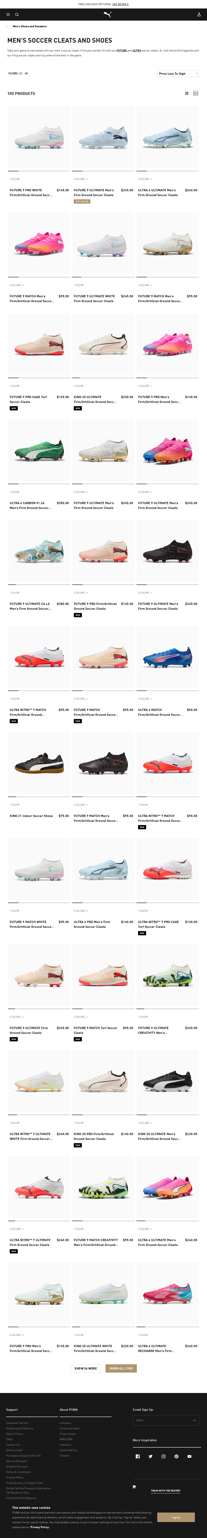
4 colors (15, 285)
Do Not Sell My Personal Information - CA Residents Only (29, 1490)
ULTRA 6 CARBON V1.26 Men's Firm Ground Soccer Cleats (29, 505)
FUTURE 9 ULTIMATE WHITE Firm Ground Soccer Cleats (94, 298)
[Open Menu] (9, 15)
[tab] (13, 377)
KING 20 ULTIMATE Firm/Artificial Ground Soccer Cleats (95, 399)
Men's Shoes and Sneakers (30, 26)
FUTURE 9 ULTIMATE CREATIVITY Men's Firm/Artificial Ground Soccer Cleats (159, 1030)
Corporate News (70, 1428)
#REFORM (66, 1439)
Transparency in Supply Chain (24, 1482)
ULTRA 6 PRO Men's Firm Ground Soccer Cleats (92, 924)
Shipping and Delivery (19, 1428)
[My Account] (199, 14)
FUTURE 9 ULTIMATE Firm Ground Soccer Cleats (29, 1030)
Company (65, 1422)
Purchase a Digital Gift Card (23, 1455)
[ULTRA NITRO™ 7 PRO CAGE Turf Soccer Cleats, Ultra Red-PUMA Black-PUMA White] (168, 869)
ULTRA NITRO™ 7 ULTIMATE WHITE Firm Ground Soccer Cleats (30, 1136)
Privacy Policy (14, 1477)
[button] (9, 15)
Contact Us (13, 1444)
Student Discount (17, 1466)
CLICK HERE (96, 4)
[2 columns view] (187, 93)
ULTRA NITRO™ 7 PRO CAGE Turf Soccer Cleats (158, 924)
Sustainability (68, 1450)
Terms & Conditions (18, 1472)
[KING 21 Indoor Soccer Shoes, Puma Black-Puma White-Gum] (39, 763)
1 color (14, 179)
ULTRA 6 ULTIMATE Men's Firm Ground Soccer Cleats (158, 192)
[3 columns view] (196, 93)
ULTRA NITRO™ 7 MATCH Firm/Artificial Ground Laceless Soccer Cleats (28, 712)
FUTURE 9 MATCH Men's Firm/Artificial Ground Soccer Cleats (31, 298)
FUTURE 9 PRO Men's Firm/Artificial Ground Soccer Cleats (159, 399)
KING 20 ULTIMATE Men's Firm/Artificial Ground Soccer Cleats (159, 1136)
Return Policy (14, 1433)
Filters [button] (13, 73)
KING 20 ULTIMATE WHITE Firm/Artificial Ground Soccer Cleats (95, 1348)
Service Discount (16, 1461)
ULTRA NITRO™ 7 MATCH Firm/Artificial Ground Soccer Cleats (159, 818)
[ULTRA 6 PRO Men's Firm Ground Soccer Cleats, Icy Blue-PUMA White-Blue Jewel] (103, 869)
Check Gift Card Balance (21, 1498)
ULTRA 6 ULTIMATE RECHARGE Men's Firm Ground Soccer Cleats (155, 1348)
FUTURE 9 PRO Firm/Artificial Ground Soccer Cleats (95, 606)
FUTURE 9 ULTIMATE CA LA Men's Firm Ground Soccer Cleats (30, 606)
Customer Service (17, 1422)
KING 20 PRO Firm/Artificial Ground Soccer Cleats (94, 1136)
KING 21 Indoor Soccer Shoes (31, 816)
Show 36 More (86, 1368)
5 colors (79, 179)
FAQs (9, 1439)
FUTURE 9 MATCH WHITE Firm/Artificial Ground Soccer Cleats (31, 924)
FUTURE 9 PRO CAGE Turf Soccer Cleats (28, 399)
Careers (65, 1455)
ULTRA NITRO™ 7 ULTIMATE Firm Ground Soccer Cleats (30, 1242)
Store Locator (14, 1450)
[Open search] (17, 14)
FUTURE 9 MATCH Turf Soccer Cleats (95, 1030)
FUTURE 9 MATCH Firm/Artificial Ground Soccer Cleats (95, 712)
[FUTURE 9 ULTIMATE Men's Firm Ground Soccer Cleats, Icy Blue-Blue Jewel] (103, 137)
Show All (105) (121, 1368)
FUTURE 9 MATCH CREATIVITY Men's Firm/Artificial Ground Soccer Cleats (96, 1242)
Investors (65, 1444)
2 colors (79, 592)
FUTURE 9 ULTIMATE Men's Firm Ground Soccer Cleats (94, 192)
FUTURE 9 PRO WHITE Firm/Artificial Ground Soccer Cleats (31, 192)
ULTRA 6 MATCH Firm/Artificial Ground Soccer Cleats (159, 712)
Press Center (68, 1433)
